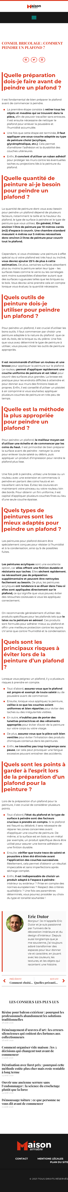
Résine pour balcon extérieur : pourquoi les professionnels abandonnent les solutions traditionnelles (33, 1016)
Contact (21, 1158)
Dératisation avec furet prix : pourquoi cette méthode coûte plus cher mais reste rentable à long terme (33, 1068)
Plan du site (59, 1162)
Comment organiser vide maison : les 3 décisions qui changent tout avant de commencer (29, 1051)
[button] (26, 59)
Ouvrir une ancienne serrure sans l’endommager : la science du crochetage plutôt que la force (31, 1086)
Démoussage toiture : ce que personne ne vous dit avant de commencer (31, 1102)
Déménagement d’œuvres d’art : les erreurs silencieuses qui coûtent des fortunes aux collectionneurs (32, 1033)
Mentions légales (50, 1158)
